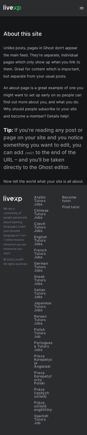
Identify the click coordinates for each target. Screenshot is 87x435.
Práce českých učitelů (41, 393)
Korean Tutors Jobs (40, 320)
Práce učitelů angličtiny (43, 406)
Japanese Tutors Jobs (42, 306)
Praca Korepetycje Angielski (43, 361)
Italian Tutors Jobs (40, 293)
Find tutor (71, 207)
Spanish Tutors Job (41, 419)
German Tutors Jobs (41, 267)
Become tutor (69, 198)
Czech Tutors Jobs (40, 227)
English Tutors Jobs (40, 240)
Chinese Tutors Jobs (41, 214)
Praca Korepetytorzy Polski (43, 378)
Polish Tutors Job (40, 333)
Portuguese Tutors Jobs (43, 346)
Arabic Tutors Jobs (40, 200)
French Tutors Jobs (40, 253)
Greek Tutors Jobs (40, 280)
